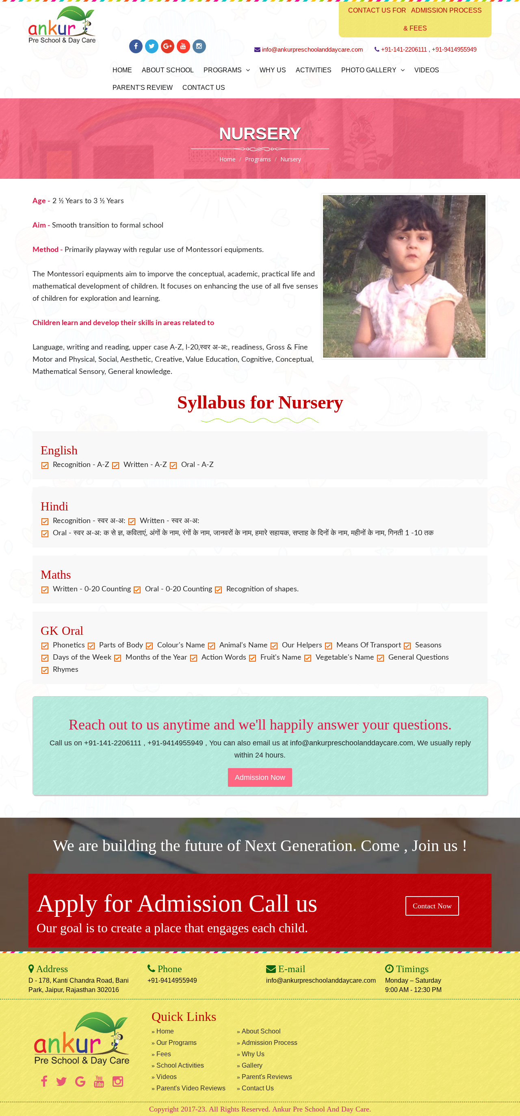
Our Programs (176, 1042)
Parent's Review (143, 87)
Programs (223, 70)
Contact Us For (377, 10)
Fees (163, 1054)
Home (122, 70)
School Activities (180, 1065)
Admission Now (260, 777)
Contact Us (203, 87)
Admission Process (446, 10)
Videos (426, 70)
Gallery (252, 1065)
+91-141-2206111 (404, 49)
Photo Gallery (368, 70)
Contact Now (432, 906)
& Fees (415, 28)
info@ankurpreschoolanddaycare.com (312, 49)
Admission (190, 903)
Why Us (273, 70)
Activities (314, 70)
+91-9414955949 (454, 49)
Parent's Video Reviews (190, 1088)
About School (168, 70)
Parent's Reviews (267, 1076)
